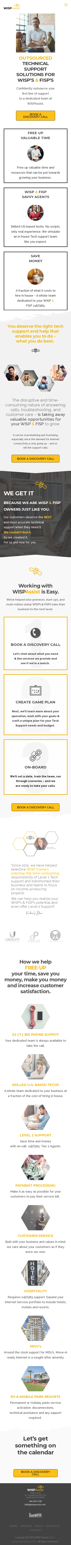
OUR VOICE (53, 1526)
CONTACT (36, 1530)
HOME (13, 1526)
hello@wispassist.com (36, 1504)
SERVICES (26, 1526)
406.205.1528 (35, 1501)
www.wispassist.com (24, 1541)
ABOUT (39, 1526)
